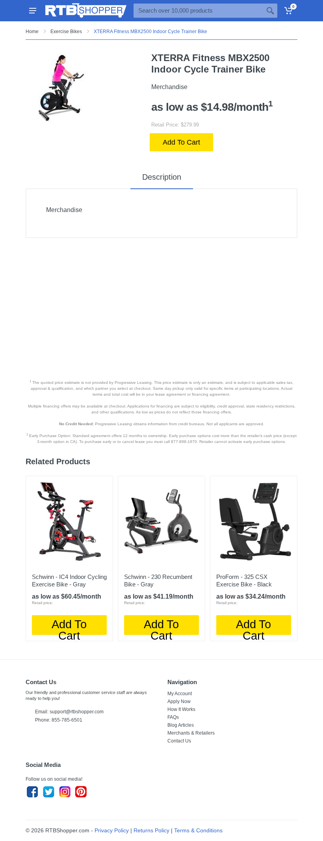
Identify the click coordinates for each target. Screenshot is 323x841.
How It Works (181, 709)
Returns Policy (151, 830)
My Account (179, 693)
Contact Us (179, 741)
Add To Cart (181, 142)
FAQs (173, 717)
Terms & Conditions (198, 830)
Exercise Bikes (66, 31)
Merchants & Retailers (191, 733)
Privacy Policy (112, 830)
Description (161, 177)
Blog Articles (180, 725)
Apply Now (179, 701)
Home (32, 31)
